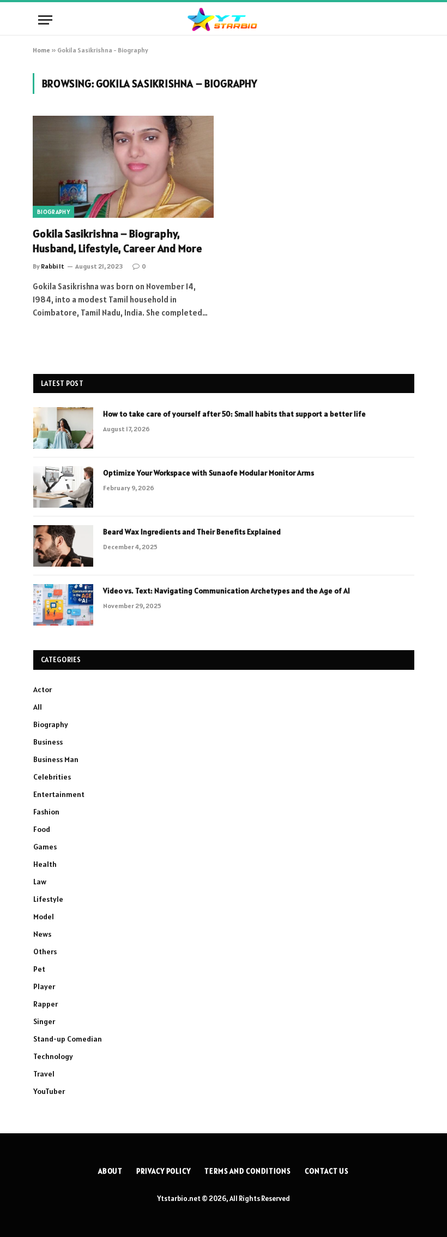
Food (41, 829)
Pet (39, 969)
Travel (44, 1074)
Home (41, 50)
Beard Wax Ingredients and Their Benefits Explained (192, 532)
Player (44, 986)
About (110, 1171)
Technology (53, 1056)
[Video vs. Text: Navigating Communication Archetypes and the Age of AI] (63, 605)
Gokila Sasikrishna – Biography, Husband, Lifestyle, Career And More (117, 241)
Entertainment (58, 794)
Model (43, 916)
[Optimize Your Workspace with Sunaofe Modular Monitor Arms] (63, 487)
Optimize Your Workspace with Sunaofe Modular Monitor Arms (208, 473)
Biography (53, 212)
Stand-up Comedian (67, 1039)
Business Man (55, 759)
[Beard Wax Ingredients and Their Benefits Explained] (63, 546)
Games (45, 847)
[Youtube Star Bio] (223, 20)
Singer (44, 1021)
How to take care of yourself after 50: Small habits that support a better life (234, 414)
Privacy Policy (163, 1171)
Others (45, 951)
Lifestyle (48, 899)
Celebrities (52, 777)
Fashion (46, 812)
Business (48, 742)
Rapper (45, 1004)
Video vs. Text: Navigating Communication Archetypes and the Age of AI (226, 591)
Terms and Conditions (247, 1171)
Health (45, 864)
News (42, 934)
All (37, 707)
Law (39, 882)
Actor (42, 689)
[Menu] (45, 20)
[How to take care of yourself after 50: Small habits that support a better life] (63, 428)
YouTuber (49, 1091)
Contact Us (327, 1171)
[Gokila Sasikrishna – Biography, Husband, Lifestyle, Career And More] (123, 167)
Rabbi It (52, 266)
